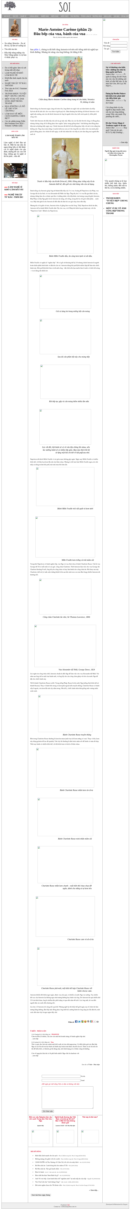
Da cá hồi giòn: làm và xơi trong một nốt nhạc (15, 69)
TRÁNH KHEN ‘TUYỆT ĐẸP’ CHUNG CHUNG (15, 95)
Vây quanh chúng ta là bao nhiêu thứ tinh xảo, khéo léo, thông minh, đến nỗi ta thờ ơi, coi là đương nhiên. (116, 184)
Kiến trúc (64, 16)
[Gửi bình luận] (94, 1022)
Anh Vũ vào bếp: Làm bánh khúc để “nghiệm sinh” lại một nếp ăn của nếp (60, 1179)
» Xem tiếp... (94, 1190)
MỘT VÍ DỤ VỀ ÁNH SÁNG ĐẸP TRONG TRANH (14, 101)
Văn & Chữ (125, 16)
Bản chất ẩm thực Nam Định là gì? (47, 1175)
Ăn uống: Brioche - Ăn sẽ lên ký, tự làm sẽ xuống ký (15, 44)
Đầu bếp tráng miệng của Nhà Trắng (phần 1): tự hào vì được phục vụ (15, 55)
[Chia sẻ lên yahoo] (85, 1022)
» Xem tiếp (124, 142)
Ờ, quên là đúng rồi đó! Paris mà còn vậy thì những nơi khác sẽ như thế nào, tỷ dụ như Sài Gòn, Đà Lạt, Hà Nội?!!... (116, 76)
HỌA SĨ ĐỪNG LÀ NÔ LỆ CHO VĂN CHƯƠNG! (15, 108)
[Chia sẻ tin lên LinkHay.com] (88, 1022)
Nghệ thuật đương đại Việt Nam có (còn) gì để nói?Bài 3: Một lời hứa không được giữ (65, 1120)
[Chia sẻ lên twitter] (79, 1022)
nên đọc (15, 183)
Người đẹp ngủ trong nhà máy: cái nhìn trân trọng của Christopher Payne (116, 153)
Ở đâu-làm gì (86, 16)
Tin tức (15, 16)
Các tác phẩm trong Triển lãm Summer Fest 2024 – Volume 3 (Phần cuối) (15, 123)
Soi (68, 1205)
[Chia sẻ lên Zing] (91, 1022)
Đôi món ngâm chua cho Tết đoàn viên (48, 1185)
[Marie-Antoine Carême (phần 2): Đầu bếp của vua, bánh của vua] (14, 180)
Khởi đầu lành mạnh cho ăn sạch (46, 1156)
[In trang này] (98, 1022)
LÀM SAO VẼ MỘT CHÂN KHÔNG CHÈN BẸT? (15, 116)
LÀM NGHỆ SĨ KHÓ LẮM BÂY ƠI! (14, 74)
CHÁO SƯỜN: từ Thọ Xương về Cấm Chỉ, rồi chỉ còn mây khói (57, 1162)
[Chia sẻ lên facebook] (76, 1022)
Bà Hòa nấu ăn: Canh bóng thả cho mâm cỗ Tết (51, 1165)
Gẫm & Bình (34, 16)
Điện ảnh (54, 16)
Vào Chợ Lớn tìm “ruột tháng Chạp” (47, 1182)
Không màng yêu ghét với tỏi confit (47, 1159)
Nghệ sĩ (23, 16)
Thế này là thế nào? (90, 1117)
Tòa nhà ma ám (10, 49)
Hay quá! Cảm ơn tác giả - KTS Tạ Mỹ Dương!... (116, 127)
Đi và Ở (7, 16)
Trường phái (97, 16)
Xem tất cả (91, 1064)
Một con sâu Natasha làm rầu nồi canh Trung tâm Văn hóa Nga (40, 1119)
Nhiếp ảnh (45, 16)
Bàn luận (107, 16)
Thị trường (74, 16)
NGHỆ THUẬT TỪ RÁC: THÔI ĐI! (13, 195)
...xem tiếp (34, 1039)
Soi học (116, 16)
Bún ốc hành (39, 1172)
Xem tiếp (116, 193)
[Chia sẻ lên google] (82, 1022)
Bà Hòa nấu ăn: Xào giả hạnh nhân (47, 1169)
